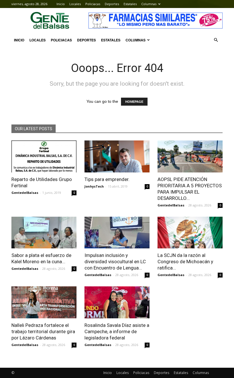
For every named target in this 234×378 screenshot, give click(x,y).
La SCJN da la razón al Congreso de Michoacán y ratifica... (185, 261)
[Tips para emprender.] (117, 156)
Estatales (130, 4)
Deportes (112, 4)
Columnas (148, 4)
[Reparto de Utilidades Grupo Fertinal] (43, 156)
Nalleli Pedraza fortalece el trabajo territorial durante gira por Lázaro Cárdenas (43, 331)
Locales (75, 4)
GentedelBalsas (24, 192)
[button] (216, 40)
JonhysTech (94, 186)
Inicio (61, 4)
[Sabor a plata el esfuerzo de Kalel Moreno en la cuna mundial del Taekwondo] (43, 233)
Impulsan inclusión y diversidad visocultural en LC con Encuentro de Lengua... (115, 261)
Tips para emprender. (107, 179)
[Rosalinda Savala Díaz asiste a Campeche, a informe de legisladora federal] (117, 302)
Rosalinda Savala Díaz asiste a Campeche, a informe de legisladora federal (116, 331)
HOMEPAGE (134, 101)
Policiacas (92, 4)
